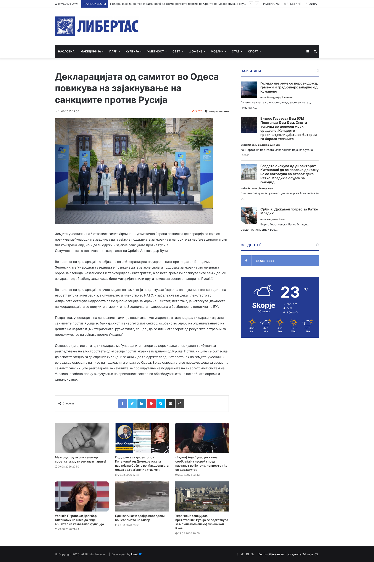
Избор (250, 144)
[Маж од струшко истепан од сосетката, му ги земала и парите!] (82, 438)
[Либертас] (97, 26)
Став (236, 51)
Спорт (253, 51)
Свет (176, 51)
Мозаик (217, 51)
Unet (134, 554)
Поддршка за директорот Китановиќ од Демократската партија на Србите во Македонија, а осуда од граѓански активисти (195, 3)
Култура (132, 51)
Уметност (155, 51)
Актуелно (252, 188)
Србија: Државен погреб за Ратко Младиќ (289, 211)
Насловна (66, 51)
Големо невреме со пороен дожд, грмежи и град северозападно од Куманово (289, 87)
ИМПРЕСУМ (271, 3)
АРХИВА (311, 3)
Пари (113, 51)
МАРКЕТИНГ (292, 3)
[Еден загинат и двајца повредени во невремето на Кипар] (142, 496)
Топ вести (287, 97)
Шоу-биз (195, 51)
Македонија (91, 51)
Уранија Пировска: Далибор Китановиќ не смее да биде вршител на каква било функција (79, 520)
